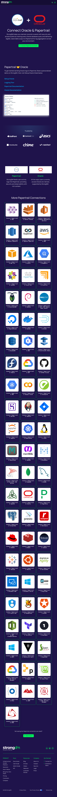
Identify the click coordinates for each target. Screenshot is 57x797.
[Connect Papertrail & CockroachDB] (12, 300)
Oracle (40, 176)
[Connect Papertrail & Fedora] (12, 366)
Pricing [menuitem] (5, 776)
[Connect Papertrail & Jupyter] (12, 431)
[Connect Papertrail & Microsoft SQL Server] (12, 475)
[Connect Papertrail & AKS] (12, 212)
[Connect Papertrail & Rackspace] (44, 519)
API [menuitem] (14, 768)
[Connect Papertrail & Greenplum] (44, 387)
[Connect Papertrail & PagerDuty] (44, 497)
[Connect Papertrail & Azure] (28, 256)
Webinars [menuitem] (25, 768)
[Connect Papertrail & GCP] (28, 366)
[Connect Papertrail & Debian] (28, 300)
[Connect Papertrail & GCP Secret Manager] (12, 672)
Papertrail (16, 176)
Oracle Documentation (12, 90)
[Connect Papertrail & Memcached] (12, 453)
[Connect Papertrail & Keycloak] (44, 584)
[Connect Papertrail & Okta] (12, 694)
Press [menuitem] (35, 770)
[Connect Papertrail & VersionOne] (44, 562)
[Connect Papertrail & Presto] (28, 519)
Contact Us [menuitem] (48, 761)
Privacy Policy (23, 790)
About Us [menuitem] (36, 761)
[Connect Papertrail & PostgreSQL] (12, 519)
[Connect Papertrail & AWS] (44, 234)
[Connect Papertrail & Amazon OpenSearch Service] (44, 212)
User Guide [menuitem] (16, 763)
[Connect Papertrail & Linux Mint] (44, 672)
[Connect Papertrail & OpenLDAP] (44, 650)
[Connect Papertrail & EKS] (28, 344)
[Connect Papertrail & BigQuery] (44, 256)
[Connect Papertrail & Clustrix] (44, 278)
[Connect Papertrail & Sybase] (44, 541)
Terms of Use (49, 790)
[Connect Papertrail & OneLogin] (44, 628)
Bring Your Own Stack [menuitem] (7, 772)
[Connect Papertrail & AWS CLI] (12, 256)
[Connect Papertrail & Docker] (28, 322)
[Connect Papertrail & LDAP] (28, 694)
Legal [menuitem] (35, 768)
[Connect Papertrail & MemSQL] (28, 453)
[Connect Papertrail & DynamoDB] (12, 344)
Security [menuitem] (36, 766)
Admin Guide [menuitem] (16, 766)
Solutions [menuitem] (5, 767)
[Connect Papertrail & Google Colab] (28, 387)
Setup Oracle (9, 79)
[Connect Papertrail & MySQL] (44, 475)
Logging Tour (9, 83)
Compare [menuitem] (5, 780)
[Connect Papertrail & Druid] (44, 322)
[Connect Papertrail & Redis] (28, 541)
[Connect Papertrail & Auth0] (44, 606)
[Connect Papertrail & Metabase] (44, 453)
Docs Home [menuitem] (16, 761)
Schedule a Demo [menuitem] (48, 764)
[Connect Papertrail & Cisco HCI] (28, 278)
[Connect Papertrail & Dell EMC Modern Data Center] (44, 300)
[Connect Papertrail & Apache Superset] (28, 234)
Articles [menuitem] (25, 763)
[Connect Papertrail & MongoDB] (28, 475)
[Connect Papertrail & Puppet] (28, 672)
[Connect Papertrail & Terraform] (28, 628)
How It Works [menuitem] (6, 769)
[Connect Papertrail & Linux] (44, 431)
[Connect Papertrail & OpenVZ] (12, 497)
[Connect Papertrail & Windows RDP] (12, 584)
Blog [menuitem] (24, 761)
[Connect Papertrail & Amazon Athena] (28, 212)
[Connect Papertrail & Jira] (44, 409)
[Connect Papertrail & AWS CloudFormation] (12, 628)
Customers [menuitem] (6, 778)
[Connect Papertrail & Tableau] (12, 562)
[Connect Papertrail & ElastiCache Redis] (44, 344)
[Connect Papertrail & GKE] (12, 387)
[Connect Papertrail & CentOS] (12, 278)
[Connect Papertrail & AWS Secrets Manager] (44, 694)
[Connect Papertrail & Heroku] (12, 409)
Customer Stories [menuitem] (26, 771)
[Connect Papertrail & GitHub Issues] (44, 366)
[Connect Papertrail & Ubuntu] (28, 562)
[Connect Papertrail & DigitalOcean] (12, 322)
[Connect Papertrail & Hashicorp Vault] (28, 650)
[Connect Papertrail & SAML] (12, 716)
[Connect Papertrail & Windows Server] (28, 584)
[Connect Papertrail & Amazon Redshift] (12, 234)
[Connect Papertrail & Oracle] (28, 497)
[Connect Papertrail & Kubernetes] (28, 431)
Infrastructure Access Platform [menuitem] (7, 763)
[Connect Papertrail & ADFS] (12, 650)
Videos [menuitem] (25, 766)
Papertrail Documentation (14, 86)
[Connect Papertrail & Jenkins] (28, 409)
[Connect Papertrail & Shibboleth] (28, 606)
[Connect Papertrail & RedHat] (12, 541)
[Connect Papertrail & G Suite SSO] (12, 606)
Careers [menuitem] (36, 763)
